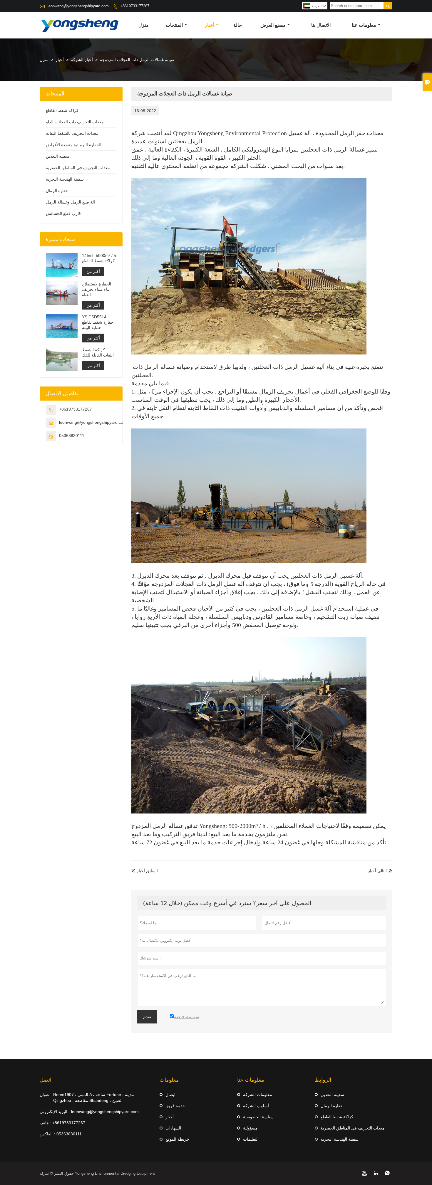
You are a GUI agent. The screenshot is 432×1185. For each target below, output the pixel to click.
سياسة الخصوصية (258, 1117)
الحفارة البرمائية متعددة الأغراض (73, 144)
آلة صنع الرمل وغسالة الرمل (70, 202)
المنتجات (174, 25)
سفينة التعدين (57, 156)
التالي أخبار (377, 870)
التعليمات (251, 1139)
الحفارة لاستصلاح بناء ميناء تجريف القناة (96, 289)
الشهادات (173, 1128)
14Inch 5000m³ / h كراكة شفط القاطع (99, 258)
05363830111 (71, 435)
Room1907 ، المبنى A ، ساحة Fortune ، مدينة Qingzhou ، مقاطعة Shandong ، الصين (93, 1097)
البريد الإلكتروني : (55, 1111)
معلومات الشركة (257, 1094)
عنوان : (46, 1094)
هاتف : (45, 1122)
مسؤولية (250, 1128)
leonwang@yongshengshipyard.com (78, 6)
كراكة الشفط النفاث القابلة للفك (98, 352)
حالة (237, 25)
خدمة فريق (175, 1105)
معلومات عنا (364, 25)
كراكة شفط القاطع (62, 110)
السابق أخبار (144, 870)
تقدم (147, 1016)
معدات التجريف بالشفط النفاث (72, 133)
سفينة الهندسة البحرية (65, 179)
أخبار (209, 25)
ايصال (170, 1094)
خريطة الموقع (177, 1139)
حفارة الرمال (57, 190)
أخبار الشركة (82, 59)
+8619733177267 (134, 6)
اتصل (45, 1080)
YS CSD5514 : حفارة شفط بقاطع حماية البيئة (97, 322)
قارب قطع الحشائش (63, 213)
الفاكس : (47, 1134)
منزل (143, 25)
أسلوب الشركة (256, 1105)
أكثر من (93, 271)
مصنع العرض (273, 25)
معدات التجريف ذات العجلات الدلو (75, 122)
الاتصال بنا (321, 25)
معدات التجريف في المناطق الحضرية (78, 167)
